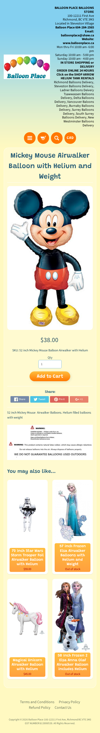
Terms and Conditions (37, 702)
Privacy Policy (69, 702)
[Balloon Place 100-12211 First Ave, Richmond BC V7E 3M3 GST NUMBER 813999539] (27, 67)
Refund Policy (39, 707)
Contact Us (63, 707)
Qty (50, 357)
